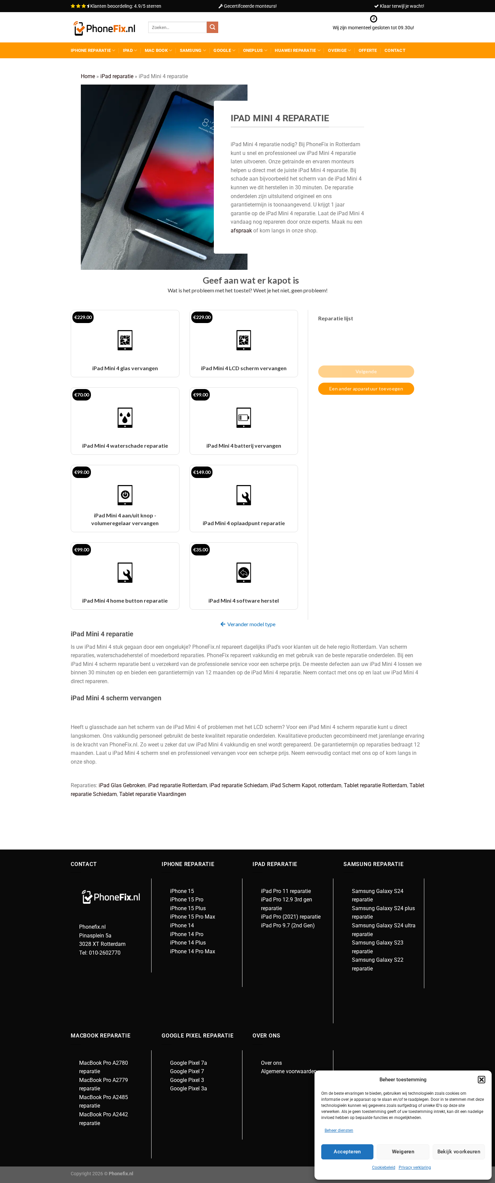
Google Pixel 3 (187, 1080)
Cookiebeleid (383, 1167)
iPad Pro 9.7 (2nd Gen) (288, 925)
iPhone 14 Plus (188, 942)
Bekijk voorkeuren (459, 1152)
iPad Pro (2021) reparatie (291, 917)
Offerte (368, 50)
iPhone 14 (182, 925)
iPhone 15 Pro (186, 899)
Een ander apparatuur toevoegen (366, 388)
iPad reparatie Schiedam (238, 785)
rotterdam (329, 785)
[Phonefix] (104, 27)
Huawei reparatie (295, 50)
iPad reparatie (116, 76)
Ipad (128, 50)
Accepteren (347, 1152)
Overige (337, 50)
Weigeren (403, 1152)
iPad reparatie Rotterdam (177, 785)
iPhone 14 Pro (186, 934)
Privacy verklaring (415, 1167)
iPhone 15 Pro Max (192, 917)
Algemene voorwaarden (289, 1071)
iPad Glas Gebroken (122, 785)
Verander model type (251, 624)
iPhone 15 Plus (188, 908)
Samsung (191, 50)
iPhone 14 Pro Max (192, 951)
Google (222, 50)
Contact (395, 50)
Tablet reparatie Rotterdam (375, 785)
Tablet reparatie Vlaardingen (152, 794)
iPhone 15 (182, 891)
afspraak (241, 230)
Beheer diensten (339, 1130)
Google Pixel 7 (187, 1071)
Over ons (271, 1063)
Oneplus (253, 50)
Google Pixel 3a (188, 1088)
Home (88, 76)
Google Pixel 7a (188, 1063)
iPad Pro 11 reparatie (286, 891)
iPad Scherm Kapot (293, 785)
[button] (481, 1079)
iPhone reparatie (91, 50)
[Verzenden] (212, 27)
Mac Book (156, 50)
